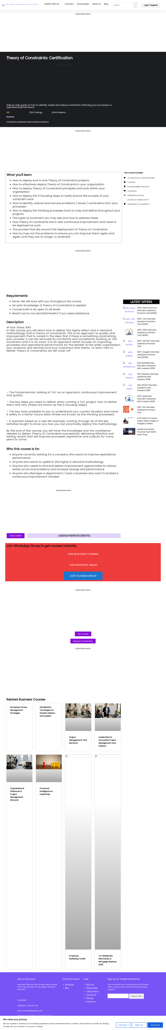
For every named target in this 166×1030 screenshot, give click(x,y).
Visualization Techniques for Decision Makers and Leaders (47, 711)
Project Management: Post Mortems (78, 740)
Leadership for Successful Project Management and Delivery (107, 741)
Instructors (91, 1001)
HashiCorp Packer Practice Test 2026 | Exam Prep (146, 432)
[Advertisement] (83, 33)
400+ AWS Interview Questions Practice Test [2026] (146, 332)
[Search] (135, 5)
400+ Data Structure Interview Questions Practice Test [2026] (147, 310)
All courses (69, 984)
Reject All (139, 1025)
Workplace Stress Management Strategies (18, 710)
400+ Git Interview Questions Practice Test (146, 410)
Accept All (155, 1025)
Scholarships (83, 4)
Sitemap (90, 998)
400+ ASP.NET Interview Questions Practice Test (148, 343)
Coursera (69, 4)
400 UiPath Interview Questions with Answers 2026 (147, 388)
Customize (122, 1025)
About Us (96, 4)
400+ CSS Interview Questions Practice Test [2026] (146, 321)
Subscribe (136, 996)
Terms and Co (92, 991)
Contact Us (91, 994)
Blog (106, 4)
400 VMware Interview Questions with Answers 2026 (148, 377)
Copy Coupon (16, 536)
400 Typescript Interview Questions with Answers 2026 (146, 399)
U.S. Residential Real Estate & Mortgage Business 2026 (108, 960)
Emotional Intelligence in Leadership (46, 791)
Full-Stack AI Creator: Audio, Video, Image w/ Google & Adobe (147, 421)
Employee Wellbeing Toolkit (77, 957)
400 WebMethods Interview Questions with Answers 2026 (146, 366)
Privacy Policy (92, 988)
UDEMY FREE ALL (51, 4)
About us (90, 984)
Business (10, 116)
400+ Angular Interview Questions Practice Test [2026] (148, 355)
